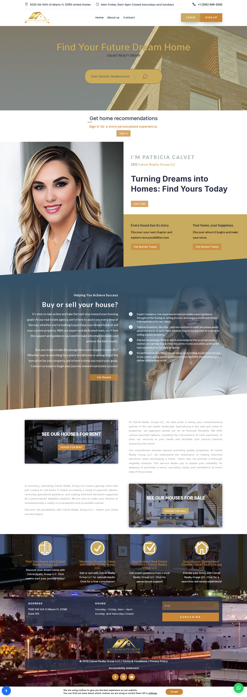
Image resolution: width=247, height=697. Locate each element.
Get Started (104, 377)
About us (113, 17)
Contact (129, 17)
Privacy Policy (159, 661)
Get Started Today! (145, 246)
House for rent (71, 447)
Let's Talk (139, 203)
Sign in (123, 133)
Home (99, 17)
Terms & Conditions (135, 661)
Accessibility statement (124, 668)
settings (152, 693)
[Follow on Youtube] (131, 677)
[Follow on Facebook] (115, 677)
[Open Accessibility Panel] (6, 690)
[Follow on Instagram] (123, 677)
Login (190, 17)
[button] (239, 688)
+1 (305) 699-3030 (210, 4)
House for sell (175, 511)
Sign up (211, 17)
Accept (174, 691)
